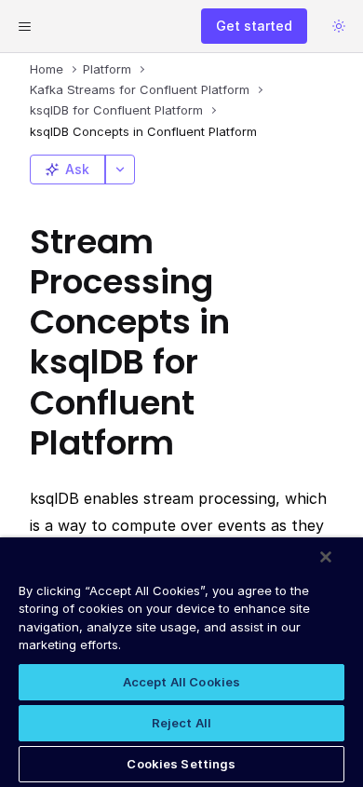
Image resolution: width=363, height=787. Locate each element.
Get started (254, 26)
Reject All (181, 722)
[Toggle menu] (24, 26)
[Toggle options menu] (120, 169)
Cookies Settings (181, 763)
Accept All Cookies (181, 681)
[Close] (325, 557)
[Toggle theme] (339, 26)
